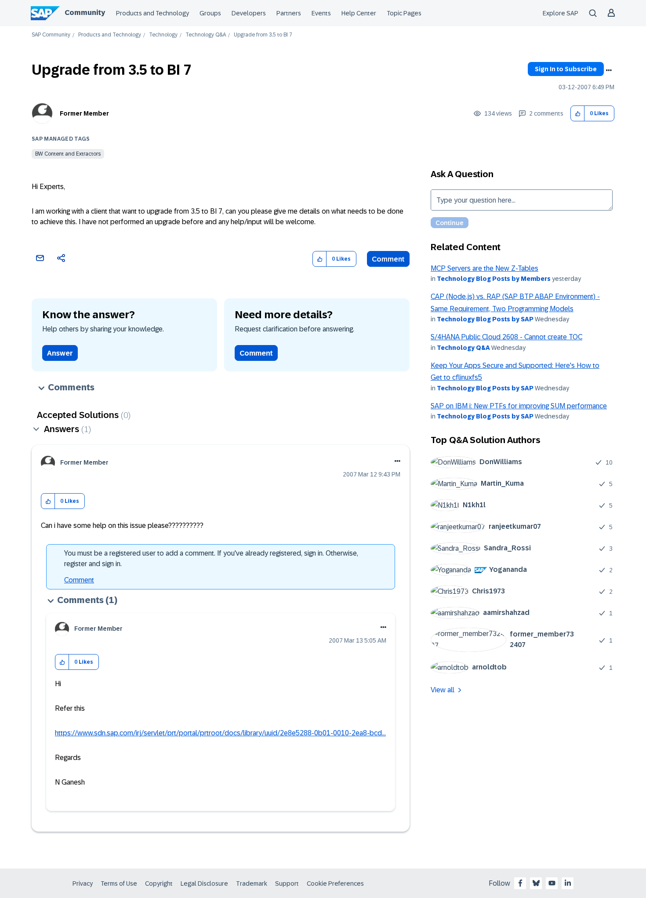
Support (287, 883)
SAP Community (51, 35)
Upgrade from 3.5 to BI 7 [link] (263, 35)
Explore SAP (560, 13)
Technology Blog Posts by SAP (485, 319)
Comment (388, 259)
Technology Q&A (205, 35)
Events (321, 13)
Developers (249, 13)
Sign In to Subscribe (566, 69)
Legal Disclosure (204, 883)
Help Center (358, 13)
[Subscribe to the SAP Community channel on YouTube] (551, 883)
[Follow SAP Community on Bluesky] (536, 883)
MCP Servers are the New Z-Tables (484, 268)
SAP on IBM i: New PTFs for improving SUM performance (519, 406)
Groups (210, 13)
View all (442, 690)
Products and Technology (152, 13)
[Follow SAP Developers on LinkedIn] (567, 883)
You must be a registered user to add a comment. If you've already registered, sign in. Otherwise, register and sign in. (211, 558)
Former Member (84, 113)
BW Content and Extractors (68, 154)
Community (85, 12)
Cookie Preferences (335, 883)
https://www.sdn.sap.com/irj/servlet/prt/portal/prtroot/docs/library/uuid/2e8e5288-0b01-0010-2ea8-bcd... (220, 733)
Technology (163, 35)
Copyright (159, 883)
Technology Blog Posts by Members (494, 278)
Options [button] (608, 70)
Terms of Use (119, 883)
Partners (288, 13)
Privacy (83, 883)
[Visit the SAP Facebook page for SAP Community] (520, 883)
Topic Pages (404, 13)
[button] (577, 113)
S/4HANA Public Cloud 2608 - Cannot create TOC (506, 337)
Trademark (251, 883)
